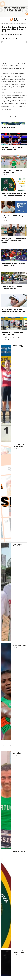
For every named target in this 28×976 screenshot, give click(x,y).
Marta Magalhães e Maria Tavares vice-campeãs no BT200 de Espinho (13, 241)
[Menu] (2, 19)
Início (2, 23)
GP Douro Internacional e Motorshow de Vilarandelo (19, 446)
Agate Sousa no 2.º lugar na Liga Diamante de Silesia (19, 645)
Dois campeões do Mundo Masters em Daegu (18, 546)
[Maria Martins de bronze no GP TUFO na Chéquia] (6, 393)
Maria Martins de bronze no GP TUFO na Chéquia (19, 347)
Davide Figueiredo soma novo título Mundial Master (18, 753)
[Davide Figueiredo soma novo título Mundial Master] (6, 800)
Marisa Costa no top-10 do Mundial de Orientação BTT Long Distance (19, 854)
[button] (3, 38)
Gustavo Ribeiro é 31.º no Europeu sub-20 (19, 951)
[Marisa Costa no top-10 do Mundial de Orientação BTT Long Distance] (6, 899)
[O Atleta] (14, 19)
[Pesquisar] (26, 19)
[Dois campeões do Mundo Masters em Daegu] (6, 592)
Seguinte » (21, 338)
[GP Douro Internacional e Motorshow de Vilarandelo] (6, 493)
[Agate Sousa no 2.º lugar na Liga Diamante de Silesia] (6, 691)
